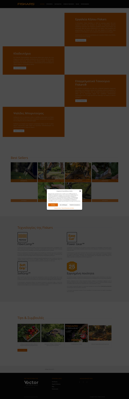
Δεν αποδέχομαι (63, 204)
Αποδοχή (53, 204)
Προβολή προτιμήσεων (75, 204)
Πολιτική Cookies (57, 208)
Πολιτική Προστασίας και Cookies (67, 208)
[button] (80, 191)
